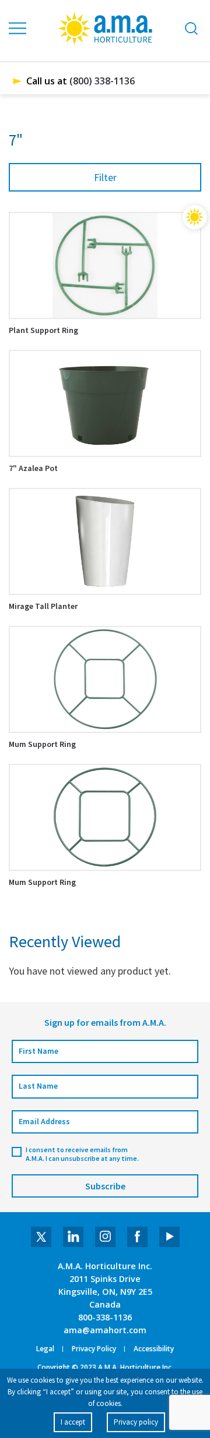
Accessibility (154, 1349)
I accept (73, 1422)
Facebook (137, 1237)
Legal (45, 1349)
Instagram (105, 1237)
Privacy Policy (94, 1349)
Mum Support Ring (42, 744)
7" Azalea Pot (33, 468)
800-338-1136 (105, 1317)
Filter (105, 177)
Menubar (18, 28)
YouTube (169, 1237)
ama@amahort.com (105, 1330)
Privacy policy (136, 1422)
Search (191, 28)
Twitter (41, 1237)
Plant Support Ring (43, 330)
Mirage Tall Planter (43, 606)
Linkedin (73, 1237)
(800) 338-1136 (102, 81)
